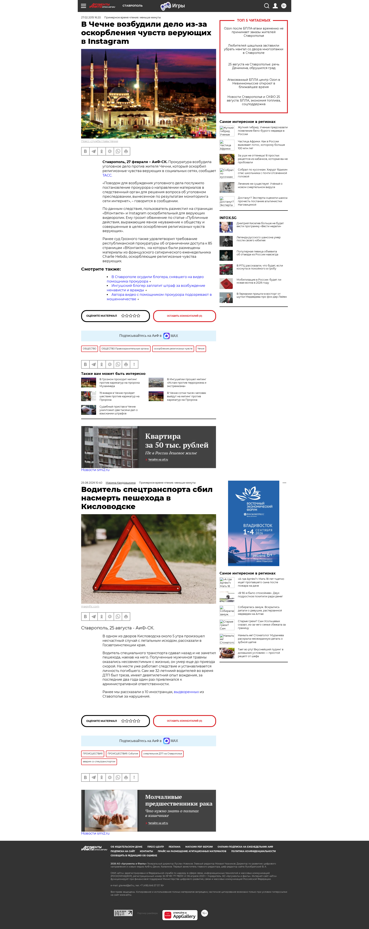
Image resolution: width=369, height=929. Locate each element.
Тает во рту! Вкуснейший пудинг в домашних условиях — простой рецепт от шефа (260, 653)
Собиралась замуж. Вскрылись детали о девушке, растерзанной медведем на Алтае (260, 610)
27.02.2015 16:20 (91, 17)
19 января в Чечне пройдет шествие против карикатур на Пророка (119, 396)
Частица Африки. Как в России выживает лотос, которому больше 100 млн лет (261, 145)
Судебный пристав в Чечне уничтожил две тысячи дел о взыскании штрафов (119, 410)
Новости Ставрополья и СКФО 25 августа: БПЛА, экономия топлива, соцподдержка (254, 100)
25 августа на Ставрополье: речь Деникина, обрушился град (253, 66)
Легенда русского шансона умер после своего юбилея (259, 239)
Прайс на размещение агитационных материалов (192, 851)
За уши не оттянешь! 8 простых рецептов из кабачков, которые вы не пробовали (263, 159)
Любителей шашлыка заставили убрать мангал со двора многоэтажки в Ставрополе (253, 49)
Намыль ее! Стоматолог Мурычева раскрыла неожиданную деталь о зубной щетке (261, 639)
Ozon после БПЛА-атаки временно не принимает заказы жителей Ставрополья (254, 32)
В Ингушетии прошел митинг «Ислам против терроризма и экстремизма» (186, 383)
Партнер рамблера (147, 913)
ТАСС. (107, 175)
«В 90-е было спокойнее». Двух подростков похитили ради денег (260, 594)
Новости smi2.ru (95, 470)
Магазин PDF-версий (199, 846)
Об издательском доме (126, 846)
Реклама (174, 846)
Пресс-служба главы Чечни (99, 141)
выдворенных (187, 692)
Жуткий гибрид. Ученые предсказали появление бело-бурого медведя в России (263, 131)
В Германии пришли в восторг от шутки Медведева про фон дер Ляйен (262, 295)
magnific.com (90, 606)
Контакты (146, 851)
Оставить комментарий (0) (184, 316)
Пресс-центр (155, 846)
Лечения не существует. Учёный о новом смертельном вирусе (260, 185)
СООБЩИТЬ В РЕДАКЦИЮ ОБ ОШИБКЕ (134, 855)
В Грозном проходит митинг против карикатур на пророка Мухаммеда (120, 383)
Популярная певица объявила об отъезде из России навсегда (257, 253)
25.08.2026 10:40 (91, 482)
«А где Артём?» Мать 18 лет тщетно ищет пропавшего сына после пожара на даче (261, 582)
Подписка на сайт (123, 851)
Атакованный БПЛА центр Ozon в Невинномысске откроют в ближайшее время (253, 83)
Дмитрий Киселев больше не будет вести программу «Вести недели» (260, 225)
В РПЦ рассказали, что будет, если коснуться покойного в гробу (260, 267)
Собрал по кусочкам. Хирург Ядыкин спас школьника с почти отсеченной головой (262, 173)
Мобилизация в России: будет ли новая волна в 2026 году (259, 281)
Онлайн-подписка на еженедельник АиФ (245, 846)
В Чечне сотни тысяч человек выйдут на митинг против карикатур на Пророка (186, 396)
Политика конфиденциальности (253, 851)
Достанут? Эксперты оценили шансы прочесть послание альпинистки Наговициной (262, 201)
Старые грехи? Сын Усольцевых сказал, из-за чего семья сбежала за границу (262, 625)
